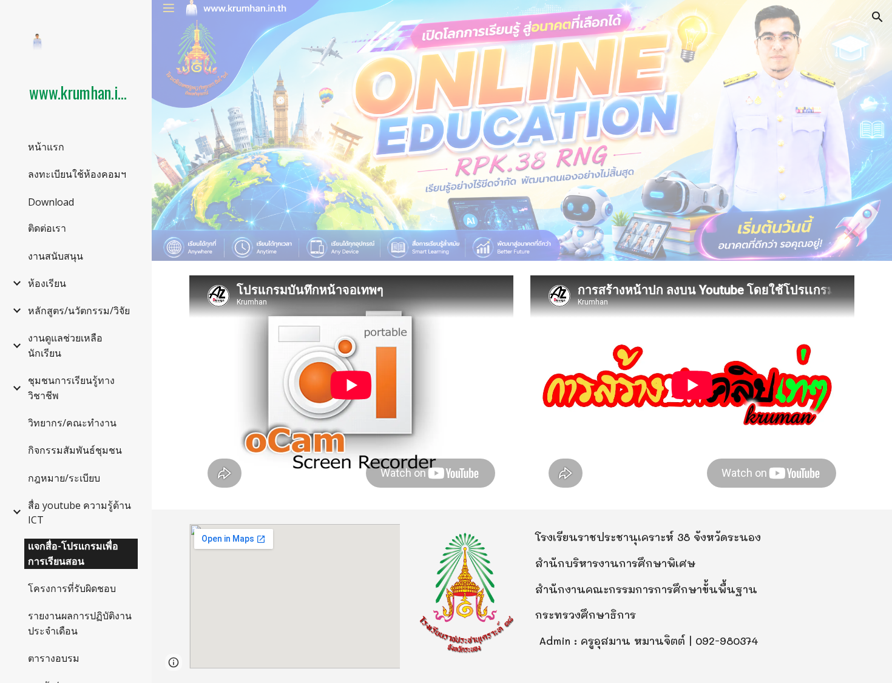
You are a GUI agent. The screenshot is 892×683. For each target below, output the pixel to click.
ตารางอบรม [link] (53, 658)
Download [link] (51, 202)
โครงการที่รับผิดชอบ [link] (72, 588)
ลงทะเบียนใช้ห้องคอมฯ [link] (77, 174)
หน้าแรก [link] (46, 146)
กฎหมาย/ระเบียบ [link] (64, 478)
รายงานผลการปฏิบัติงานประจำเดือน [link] (80, 623)
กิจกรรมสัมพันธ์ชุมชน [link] (75, 450)
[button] (877, 17)
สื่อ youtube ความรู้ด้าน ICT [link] (79, 513)
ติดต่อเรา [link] (47, 228)
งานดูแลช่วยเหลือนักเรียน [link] (65, 345)
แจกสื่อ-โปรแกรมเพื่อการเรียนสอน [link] (73, 553)
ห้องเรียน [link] (47, 283)
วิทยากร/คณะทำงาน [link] (72, 422)
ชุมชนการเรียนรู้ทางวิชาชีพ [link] (71, 388)
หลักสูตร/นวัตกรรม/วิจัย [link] (79, 310)
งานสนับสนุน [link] (55, 256)
